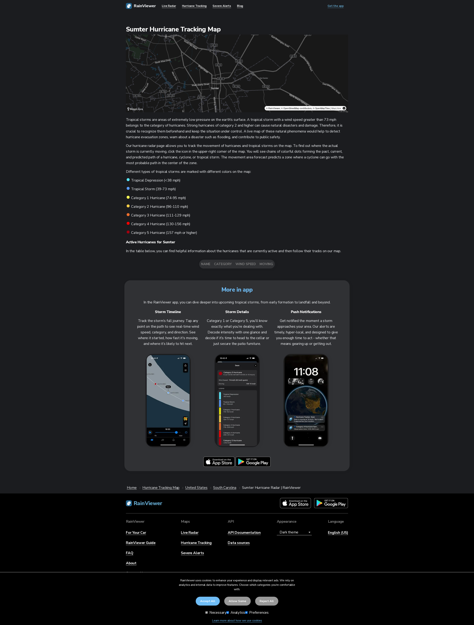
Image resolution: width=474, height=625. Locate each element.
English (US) (338, 532)
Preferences (258, 612)
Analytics (237, 612)
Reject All (267, 601)
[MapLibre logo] (135, 109)
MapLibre (336, 108)
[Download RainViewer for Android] (253, 466)
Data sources (239, 542)
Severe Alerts (192, 552)
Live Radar (189, 532)
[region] (237, 73)
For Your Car (136, 532)
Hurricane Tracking (196, 542)
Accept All (207, 601)
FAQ (129, 552)
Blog (240, 6)
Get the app (336, 6)
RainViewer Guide (141, 542)
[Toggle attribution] (344, 108)
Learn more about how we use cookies (237, 620)
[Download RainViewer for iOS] (219, 466)
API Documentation (244, 532)
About (131, 563)
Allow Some (237, 601)
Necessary (217, 612)
